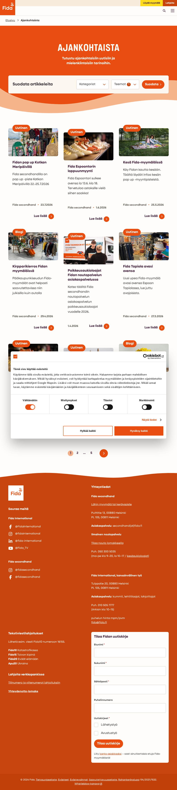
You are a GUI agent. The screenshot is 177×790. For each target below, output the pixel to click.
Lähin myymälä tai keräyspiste (111, 504)
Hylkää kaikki (88, 430)
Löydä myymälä (151, 3)
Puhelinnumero (103, 700)
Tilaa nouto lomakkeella (107, 543)
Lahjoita (170, 3)
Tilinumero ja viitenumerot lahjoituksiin (34, 682)
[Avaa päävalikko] (172, 11)
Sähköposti (101, 681)
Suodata (152, 84)
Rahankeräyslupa (128, 780)
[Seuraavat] (105, 453)
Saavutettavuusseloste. (103, 780)
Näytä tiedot (149, 419)
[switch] (69, 407)
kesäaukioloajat (137, 556)
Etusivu (10, 20)
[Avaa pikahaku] (164, 11)
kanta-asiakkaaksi (111, 754)
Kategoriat (87, 84)
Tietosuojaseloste (46, 780)
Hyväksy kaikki (139, 430)
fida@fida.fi (99, 622)
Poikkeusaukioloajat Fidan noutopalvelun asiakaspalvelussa (85, 275)
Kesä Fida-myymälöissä (142, 162)
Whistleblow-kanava (86, 784)
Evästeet (63, 780)
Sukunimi (99, 663)
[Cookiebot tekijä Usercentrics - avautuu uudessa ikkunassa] (148, 356)
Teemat (120, 84)
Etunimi (98, 644)
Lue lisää (40, 216)
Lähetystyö (109, 724)
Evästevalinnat (79, 780)
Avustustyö (109, 733)
